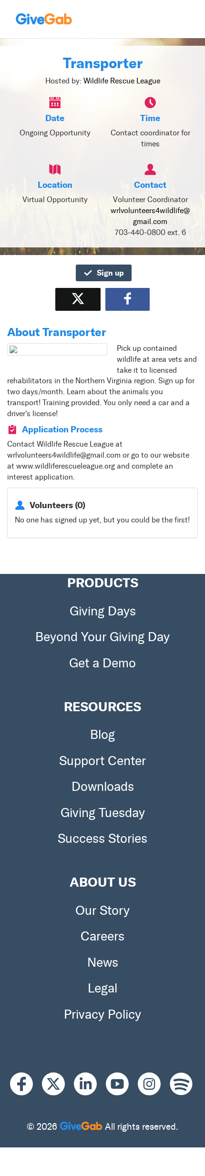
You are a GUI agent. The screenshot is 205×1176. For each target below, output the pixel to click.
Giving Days (103, 611)
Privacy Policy (102, 1014)
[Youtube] (122, 1084)
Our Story (102, 910)
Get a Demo (102, 663)
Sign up (110, 272)
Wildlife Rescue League (121, 80)
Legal (102, 988)
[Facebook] (26, 1084)
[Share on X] (78, 299)
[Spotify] (181, 1084)
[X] (58, 1084)
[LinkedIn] (90, 1084)
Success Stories (102, 838)
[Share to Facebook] (127, 299)
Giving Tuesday (103, 812)
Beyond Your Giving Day (102, 636)
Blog (102, 734)
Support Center (102, 760)
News (102, 962)
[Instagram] (154, 1084)
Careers (102, 936)
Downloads (103, 786)
